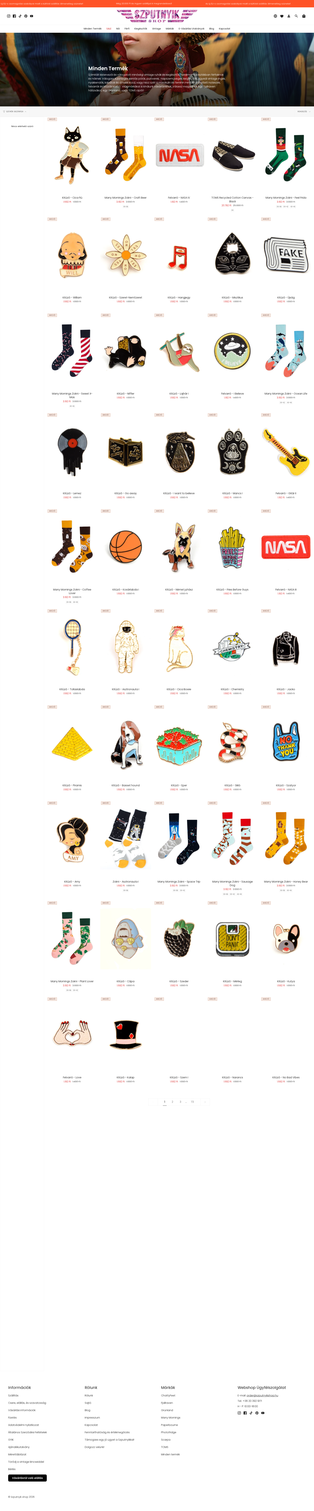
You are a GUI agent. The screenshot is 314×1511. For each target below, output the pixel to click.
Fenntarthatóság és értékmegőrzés (107, 1432)
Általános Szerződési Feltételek (27, 1432)
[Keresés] (296, 16)
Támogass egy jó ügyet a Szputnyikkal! (109, 1440)
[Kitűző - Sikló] (232, 743)
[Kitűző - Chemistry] (232, 646)
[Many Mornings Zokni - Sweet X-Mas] (72, 351)
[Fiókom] (289, 16)
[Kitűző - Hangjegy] (179, 255)
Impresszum (92, 1417)
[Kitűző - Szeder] (179, 939)
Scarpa (165, 1440)
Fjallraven (167, 1403)
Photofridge (168, 1432)
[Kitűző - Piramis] (72, 743)
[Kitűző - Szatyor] (286, 743)
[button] (118, 29)
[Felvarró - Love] (72, 1035)
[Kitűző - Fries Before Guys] (232, 547)
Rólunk (89, 1395)
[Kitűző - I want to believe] (179, 451)
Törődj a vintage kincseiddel (26, 1462)
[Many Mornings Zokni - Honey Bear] (286, 839)
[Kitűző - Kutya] (286, 939)
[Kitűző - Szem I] (179, 1035)
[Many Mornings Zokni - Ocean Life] (286, 351)
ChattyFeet (168, 1395)
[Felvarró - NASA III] (286, 547)
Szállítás (13, 1395)
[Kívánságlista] (282, 16)
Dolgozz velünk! (94, 1447)
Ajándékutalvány (19, 1447)
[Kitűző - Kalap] (125, 1035)
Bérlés (12, 1469)
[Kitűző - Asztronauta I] (125, 646)
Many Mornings (170, 1417)
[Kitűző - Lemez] (72, 451)
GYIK (11, 1440)
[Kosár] (304, 16)
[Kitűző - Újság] (286, 255)
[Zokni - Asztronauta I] (125, 839)
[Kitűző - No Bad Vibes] (286, 1035)
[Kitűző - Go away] (125, 451)
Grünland (167, 1410)
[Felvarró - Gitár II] (286, 451)
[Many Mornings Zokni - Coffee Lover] (72, 547)
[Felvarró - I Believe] (232, 351)
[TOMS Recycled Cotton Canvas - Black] (232, 155)
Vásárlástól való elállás (27, 1478)
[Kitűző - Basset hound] (125, 743)
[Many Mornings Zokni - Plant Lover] (72, 939)
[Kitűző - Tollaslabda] (72, 646)
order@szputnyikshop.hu (262, 1395)
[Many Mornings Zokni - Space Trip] (179, 839)
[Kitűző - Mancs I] (232, 451)
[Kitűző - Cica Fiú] (72, 155)
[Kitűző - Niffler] (125, 351)
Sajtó (88, 1403)
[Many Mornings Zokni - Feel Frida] (286, 155)
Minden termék (170, 1454)
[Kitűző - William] (72, 255)
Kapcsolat (91, 1425)
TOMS (164, 1447)
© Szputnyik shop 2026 (21, 1497)
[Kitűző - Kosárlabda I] (125, 547)
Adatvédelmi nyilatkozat (23, 1425)
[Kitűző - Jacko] (286, 646)
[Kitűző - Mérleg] (232, 939)
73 (192, 1102)
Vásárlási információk (21, 1410)
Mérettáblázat (17, 1454)
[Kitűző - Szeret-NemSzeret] (125, 255)
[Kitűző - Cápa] (125, 939)
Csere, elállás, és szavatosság (27, 1403)
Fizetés (12, 1417)
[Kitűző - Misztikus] (232, 255)
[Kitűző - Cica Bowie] (179, 646)
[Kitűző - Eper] (179, 743)
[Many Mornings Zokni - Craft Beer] (125, 155)
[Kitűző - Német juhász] (179, 547)
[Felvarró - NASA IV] (179, 155)
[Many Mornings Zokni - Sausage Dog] (232, 839)
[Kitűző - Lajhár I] (179, 351)
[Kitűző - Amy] (72, 839)
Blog (87, 1410)
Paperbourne (169, 1425)
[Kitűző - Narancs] (232, 1035)
